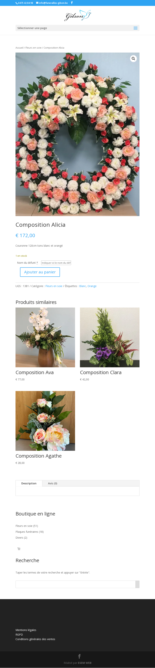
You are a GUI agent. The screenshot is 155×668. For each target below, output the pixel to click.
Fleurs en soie (34, 47)
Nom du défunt (27, 262)
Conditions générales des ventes (35, 639)
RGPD (19, 634)
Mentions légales (26, 630)
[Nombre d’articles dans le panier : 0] (19, 548)
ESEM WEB (84, 663)
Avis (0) (52, 483)
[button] (133, 58)
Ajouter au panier (40, 272)
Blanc (82, 286)
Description (28, 483)
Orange (92, 286)
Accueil (19, 47)
